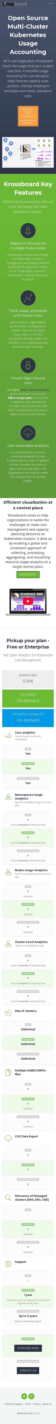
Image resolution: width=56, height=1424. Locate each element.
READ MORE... (28, 574)
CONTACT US (28, 1370)
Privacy (37, 1404)
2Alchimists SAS (24, 1413)
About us (47, 1404)
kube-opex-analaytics (34, 389)
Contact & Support (13, 1404)
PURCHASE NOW (28, 1348)
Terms (28, 1404)
